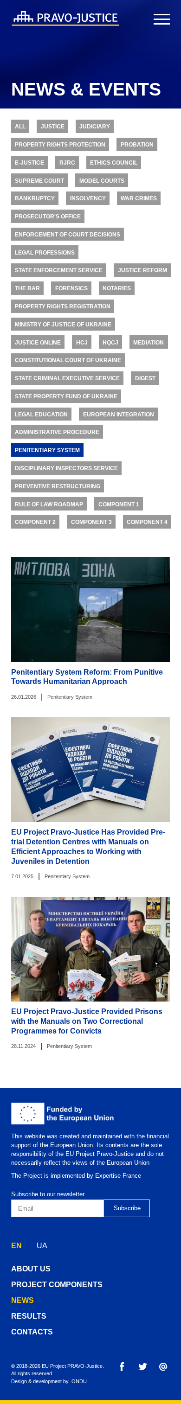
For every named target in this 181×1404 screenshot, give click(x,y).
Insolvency (88, 198)
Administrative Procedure (57, 432)
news (22, 1300)
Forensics (71, 288)
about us (31, 1269)
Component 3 (91, 522)
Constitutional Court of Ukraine (68, 360)
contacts (32, 1332)
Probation (137, 144)
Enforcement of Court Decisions (67, 234)
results (28, 1316)
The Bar (27, 288)
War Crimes (139, 198)
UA (42, 1246)
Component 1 (118, 504)
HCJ (82, 342)
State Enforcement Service (59, 270)
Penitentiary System (47, 450)
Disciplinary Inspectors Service (66, 468)
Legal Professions (45, 252)
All (20, 126)
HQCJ (110, 342)
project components (57, 1285)
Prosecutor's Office (48, 216)
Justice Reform (142, 270)
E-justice (29, 163)
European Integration (118, 414)
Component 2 (35, 522)
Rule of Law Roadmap (49, 504)
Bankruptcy (35, 198)
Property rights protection (60, 144)
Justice (53, 126)
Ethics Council (113, 163)
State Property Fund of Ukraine (66, 396)
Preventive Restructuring (57, 486)
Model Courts (101, 181)
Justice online (38, 342)
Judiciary (94, 126)
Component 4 (147, 522)
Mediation (148, 342)
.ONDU (78, 1381)
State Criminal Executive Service (67, 378)
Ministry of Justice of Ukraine (63, 324)
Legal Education (41, 414)
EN (16, 1246)
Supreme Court (39, 181)
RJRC (67, 163)
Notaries (117, 288)
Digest (145, 378)
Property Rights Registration (62, 306)
